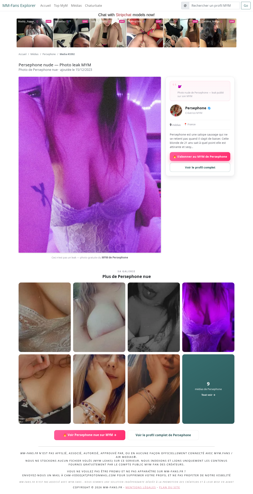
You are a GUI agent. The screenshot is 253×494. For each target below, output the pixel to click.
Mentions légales (141, 487)
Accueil (45, 5)
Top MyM (61, 5)
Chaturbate (93, 5)
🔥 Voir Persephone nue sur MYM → (90, 435)
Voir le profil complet (200, 167)
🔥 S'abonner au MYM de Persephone (200, 156)
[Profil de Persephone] (176, 110)
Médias (76, 5)
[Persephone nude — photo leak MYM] (45, 317)
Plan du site (169, 487)
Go (246, 5)
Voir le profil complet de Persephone (163, 435)
